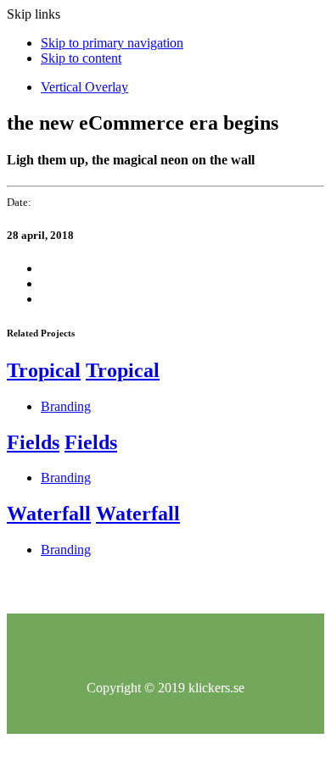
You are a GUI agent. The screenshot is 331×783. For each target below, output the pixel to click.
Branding (66, 406)
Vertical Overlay (84, 87)
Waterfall (49, 514)
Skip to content (81, 58)
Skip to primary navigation (112, 43)
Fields (33, 442)
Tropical (44, 370)
